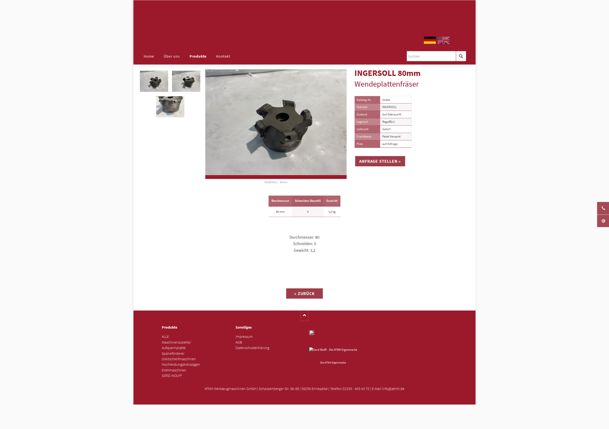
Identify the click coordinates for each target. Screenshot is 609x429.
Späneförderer (173, 353)
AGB (239, 342)
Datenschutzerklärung (252, 347)
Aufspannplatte (174, 347)
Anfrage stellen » (380, 161)
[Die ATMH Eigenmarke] (333, 353)
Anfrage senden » (304, 424)
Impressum (244, 336)
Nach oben (304, 316)
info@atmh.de (393, 388)
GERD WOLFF (172, 375)
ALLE (165, 336)
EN (444, 40)
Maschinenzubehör (176, 342)
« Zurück (304, 293)
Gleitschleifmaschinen (179, 359)
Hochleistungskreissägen (181, 364)
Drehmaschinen (174, 370)
